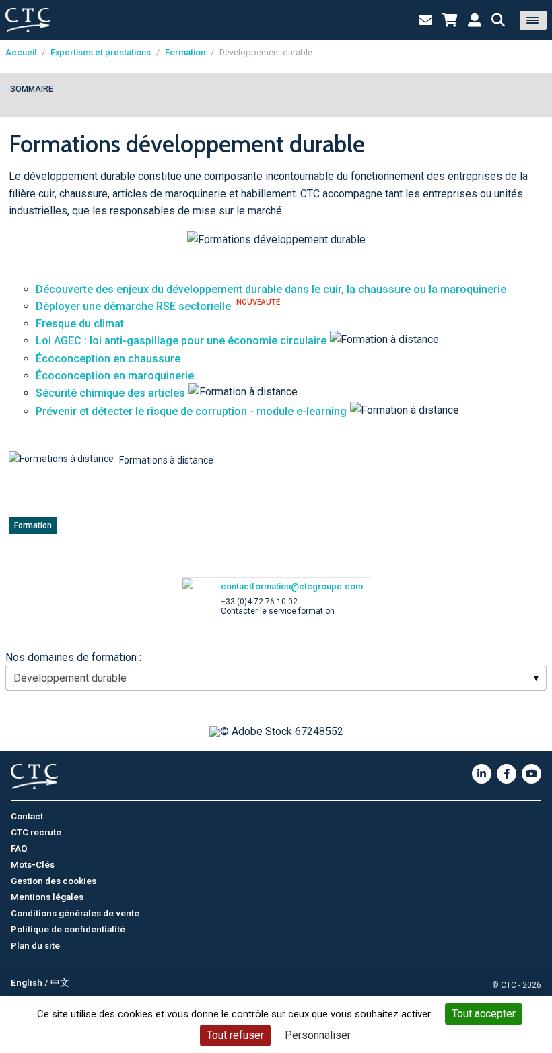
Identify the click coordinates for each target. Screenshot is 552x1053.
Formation (185, 52)
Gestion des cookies (53, 880)
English (26, 982)
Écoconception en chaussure (108, 358)
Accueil (20, 52)
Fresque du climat (80, 323)
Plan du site (35, 945)
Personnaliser (318, 1035)
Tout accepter (484, 1013)
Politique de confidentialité (68, 929)
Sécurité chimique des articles (110, 393)
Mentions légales (47, 896)
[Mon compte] (474, 20)
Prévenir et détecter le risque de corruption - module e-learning (191, 411)
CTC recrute (36, 832)
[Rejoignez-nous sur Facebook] (506, 774)
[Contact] (425, 20)
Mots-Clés (33, 864)
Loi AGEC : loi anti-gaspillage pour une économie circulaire (181, 340)
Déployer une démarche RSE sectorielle (133, 306)
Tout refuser (235, 1035)
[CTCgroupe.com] (27, 19)
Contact (27, 815)
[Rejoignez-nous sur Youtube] (531, 774)
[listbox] (276, 678)
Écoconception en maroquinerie (115, 375)
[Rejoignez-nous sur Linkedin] (481, 774)
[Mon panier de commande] (450, 20)
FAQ (19, 848)
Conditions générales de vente (75, 912)
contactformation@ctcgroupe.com (292, 586)
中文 (59, 982)
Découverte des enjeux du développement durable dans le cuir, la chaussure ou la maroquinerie (271, 289)
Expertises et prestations (100, 52)
